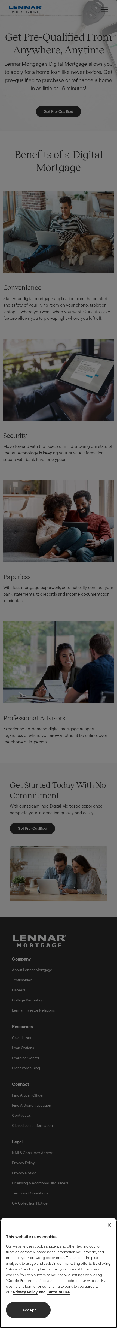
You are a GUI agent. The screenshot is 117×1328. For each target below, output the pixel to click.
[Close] (109, 1225)
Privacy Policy (25, 1292)
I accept (28, 1310)
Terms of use (58, 1292)
